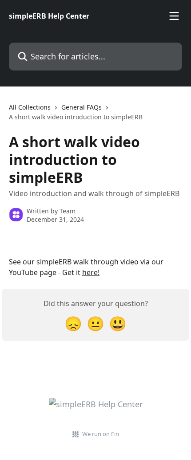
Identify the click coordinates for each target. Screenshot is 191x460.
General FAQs (81, 107)
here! (90, 272)
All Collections (30, 107)
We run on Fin (100, 434)
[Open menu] (174, 16)
